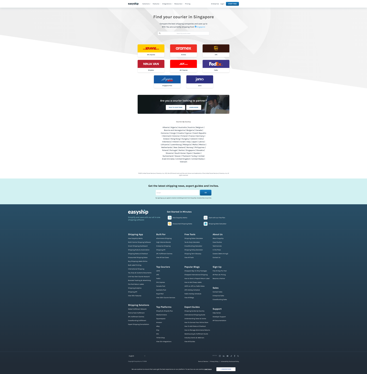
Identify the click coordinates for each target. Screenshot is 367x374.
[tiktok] (231, 356)
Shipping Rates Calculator (193, 238)
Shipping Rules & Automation (138, 250)
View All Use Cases (162, 257)
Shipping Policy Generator (193, 250)
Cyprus (188, 133)
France (192, 136)
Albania (166, 127)
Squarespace (160, 318)
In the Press (217, 250)
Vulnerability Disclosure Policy (230, 361)
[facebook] (234, 356)
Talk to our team (175, 107)
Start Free (232, 4)
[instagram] (220, 356)
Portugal (173, 150)
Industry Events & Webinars (194, 338)
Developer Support (219, 317)
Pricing (187, 4)
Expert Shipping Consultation (138, 324)
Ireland (175, 142)
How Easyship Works (135, 238)
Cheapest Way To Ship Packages (195, 271)
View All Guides (189, 341)
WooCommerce (161, 315)
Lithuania (165, 144)
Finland (184, 136)
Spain (189, 153)
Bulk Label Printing (134, 265)
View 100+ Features (134, 296)
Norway (190, 147)
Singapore (190, 150)
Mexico (202, 144)
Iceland (193, 139)
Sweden (197, 153)
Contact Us (216, 257)
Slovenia (169, 153)
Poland (165, 150)
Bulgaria (190, 130)
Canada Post (160, 286)
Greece (166, 139)
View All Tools (189, 257)
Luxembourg (176, 144)
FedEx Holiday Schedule (192, 294)
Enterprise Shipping (163, 246)
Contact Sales (217, 292)
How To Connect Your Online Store (196, 322)
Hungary (185, 139)
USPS (158, 271)
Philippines (200, 147)
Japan (194, 142)
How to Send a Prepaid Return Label (196, 278)
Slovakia (200, 150)
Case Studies (217, 242)
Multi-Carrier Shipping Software (139, 242)
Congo (173, 133)
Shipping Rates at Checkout (138, 254)
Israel (182, 142)
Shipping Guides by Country (194, 311)
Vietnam (183, 162)
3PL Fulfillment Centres (136, 317)
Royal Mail (160, 294)
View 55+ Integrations (163, 341)
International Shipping (136, 269)
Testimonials (217, 246)
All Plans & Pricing (219, 275)
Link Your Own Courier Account (139, 276)
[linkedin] (224, 356)
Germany (200, 136)
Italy (188, 142)
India (200, 139)
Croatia (180, 133)
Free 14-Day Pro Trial (220, 271)
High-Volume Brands (163, 242)
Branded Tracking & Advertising (139, 280)
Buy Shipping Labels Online (137, 261)
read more (208, 369)
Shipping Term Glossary (192, 254)
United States (198, 159)
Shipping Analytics (134, 288)
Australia (182, 127)
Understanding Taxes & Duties (195, 318)
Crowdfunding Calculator (193, 246)
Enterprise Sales (218, 296)
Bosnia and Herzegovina (174, 130)
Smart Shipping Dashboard (138, 246)
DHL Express (160, 282)
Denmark (167, 136)
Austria (191, 127)
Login (222, 4)
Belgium (199, 127)
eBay (158, 326)
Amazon (159, 322)
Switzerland (168, 156)
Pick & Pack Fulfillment (136, 313)
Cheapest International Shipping (196, 275)
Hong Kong (175, 139)
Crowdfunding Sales (220, 299)
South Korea (180, 153)
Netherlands (166, 147)
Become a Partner (219, 278)
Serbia (181, 150)
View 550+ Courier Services (165, 297)
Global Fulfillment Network (137, 309)
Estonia (176, 136)
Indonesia (166, 142)
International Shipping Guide (194, 315)
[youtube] (227, 356)
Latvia (201, 142)
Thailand (186, 156)
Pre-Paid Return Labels (136, 284)
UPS (157, 275)
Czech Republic (199, 133)
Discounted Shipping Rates (137, 257)
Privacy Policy (214, 361)
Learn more (193, 107)
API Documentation (219, 320)
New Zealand (179, 147)
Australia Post (161, 290)
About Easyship (218, 238)
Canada (198, 130)
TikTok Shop (160, 338)
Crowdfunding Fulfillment (137, 320)
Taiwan (178, 156)
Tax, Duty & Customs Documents (139, 273)
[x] (238, 356)
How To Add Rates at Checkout (195, 326)
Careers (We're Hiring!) (220, 254)
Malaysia (187, 144)
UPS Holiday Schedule (192, 290)
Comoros (165, 133)
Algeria (174, 127)
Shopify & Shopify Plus (164, 311)
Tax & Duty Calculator (192, 242)
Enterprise (215, 4)
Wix (157, 334)
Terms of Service (203, 361)
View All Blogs (189, 297)
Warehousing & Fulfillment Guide (196, 334)
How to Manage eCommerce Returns (197, 330)
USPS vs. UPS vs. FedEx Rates (194, 286)
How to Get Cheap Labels (193, 282)
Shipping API (132, 292)
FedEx (158, 278)
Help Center (217, 313)
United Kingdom (183, 159)
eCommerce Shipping (164, 238)
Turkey (194, 156)
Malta (195, 144)
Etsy (157, 330)
